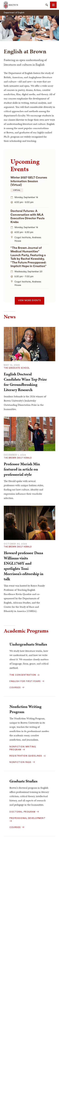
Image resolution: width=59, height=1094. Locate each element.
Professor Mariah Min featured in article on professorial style (22, 469)
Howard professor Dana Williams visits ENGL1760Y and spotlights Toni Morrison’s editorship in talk (23, 566)
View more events (29, 300)
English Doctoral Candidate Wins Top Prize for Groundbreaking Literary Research (25, 382)
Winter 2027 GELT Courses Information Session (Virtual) (28, 181)
